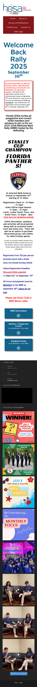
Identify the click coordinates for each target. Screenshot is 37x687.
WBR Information (18, 311)
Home (12, 18)
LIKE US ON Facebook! (11, 385)
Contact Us (25, 27)
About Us (23, 18)
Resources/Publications (18, 23)
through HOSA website (14, 272)
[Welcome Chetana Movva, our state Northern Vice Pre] (18, 654)
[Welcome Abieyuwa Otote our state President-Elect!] (18, 622)
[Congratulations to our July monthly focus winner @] (18, 427)
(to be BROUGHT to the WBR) (18, 328)
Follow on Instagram (20, 673)
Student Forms (18, 341)
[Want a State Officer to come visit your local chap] (18, 459)
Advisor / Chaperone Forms (19, 325)
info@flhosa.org (12, 380)
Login (21, 682)
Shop (15, 682)
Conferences (12, 27)
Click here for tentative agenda (18, 217)
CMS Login (18, 31)
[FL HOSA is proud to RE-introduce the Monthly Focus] (18, 524)
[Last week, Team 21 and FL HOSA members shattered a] (18, 557)
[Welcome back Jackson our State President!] (18, 589)
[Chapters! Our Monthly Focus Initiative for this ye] (18, 492)
